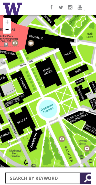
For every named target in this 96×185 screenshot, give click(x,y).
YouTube (80, 10)
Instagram (71, 10)
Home (13, 9)
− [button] (7, 29)
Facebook (51, 10)
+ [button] (7, 22)
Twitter (61, 10)
